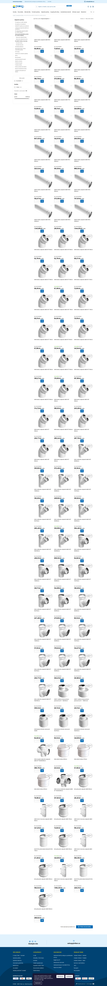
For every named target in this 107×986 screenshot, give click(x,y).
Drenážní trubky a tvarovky (21, 41)
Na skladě (19, 81)
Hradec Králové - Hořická (80, 955)
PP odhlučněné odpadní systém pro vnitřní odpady (21, 31)
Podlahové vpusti (18, 63)
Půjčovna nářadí (57, 967)
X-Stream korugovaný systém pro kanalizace (22, 28)
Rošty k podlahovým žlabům (20, 66)
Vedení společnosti (38, 963)
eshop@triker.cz (90, 1)
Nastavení (38, 983)
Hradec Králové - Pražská (80, 958)
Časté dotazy (36, 970)
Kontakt (49, 1)
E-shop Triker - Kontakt (19, 955)
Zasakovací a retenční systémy (21, 53)
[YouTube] (35, 941)
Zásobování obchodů (59, 962)
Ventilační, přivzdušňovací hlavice (20, 71)
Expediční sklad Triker (38, 965)
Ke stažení (15, 968)
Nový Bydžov (77, 970)
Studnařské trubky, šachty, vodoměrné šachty (20, 49)
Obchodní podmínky (18, 963)
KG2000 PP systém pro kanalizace (22, 26)
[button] (39, 51)
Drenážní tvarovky (19, 44)
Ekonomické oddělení (38, 968)
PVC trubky (17, 51)
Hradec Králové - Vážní (79, 960)
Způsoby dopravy (17, 960)
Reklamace (15, 965)
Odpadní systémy (19, 20)
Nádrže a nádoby (18, 61)
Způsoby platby (17, 958)
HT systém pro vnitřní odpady (21, 22)
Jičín (75, 965)
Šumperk (76, 968)
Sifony (16, 55)
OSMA (18, 87)
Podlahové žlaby (18, 64)
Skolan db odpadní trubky (21, 37)
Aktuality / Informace (38, 958)
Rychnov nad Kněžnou (79, 963)
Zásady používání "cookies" (19, 970)
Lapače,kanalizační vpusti (20, 59)
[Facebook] (30, 941)
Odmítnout (60, 976)
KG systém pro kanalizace (20, 24)
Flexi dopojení (18, 57)
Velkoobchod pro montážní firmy (62, 965)
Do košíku (42, 51)
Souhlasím (69, 976)
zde (42, 979)
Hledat (69, 5)
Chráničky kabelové (19, 46)
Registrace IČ (57, 960)
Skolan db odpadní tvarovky (21, 39)
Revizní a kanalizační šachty (20, 68)
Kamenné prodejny (17, 1)
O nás (34, 955)
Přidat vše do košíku (85, 927)
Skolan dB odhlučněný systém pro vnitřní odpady (21, 35)
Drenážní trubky (19, 43)
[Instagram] (32, 941)
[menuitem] (15, 12)
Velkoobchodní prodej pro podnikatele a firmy (35, 1)
